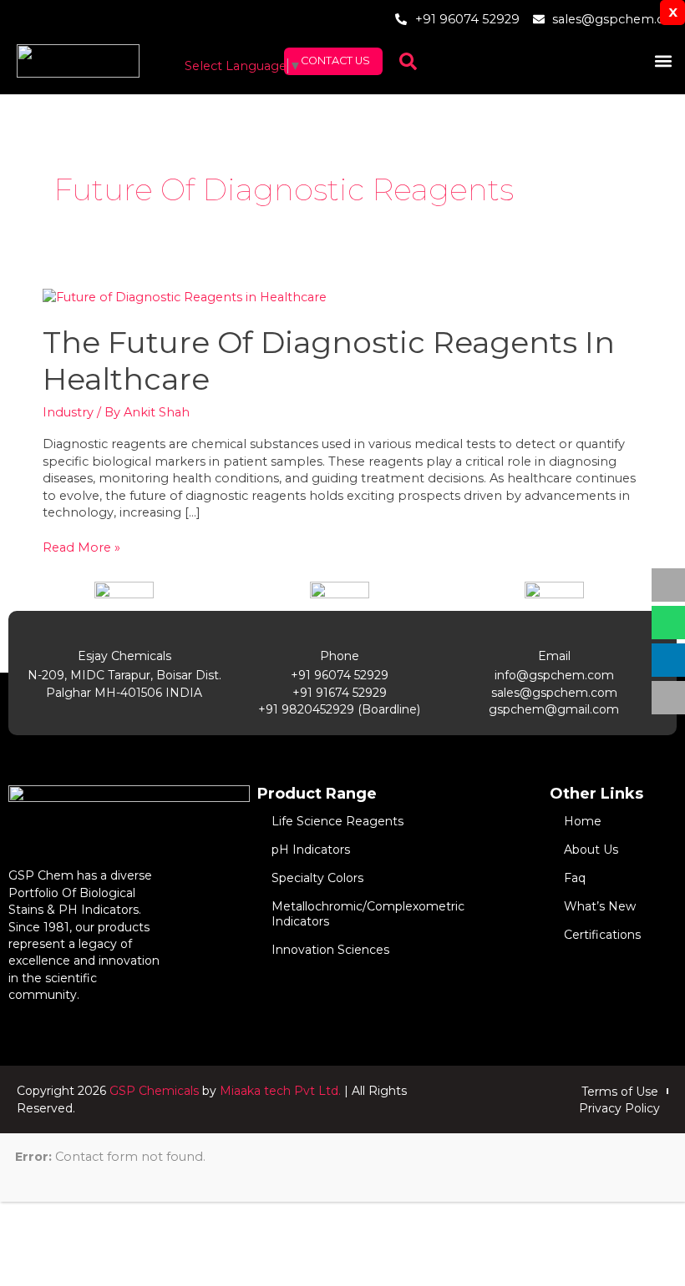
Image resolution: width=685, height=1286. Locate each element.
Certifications (602, 934)
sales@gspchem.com (554, 692)
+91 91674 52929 (339, 692)
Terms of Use (619, 1091)
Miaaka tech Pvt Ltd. (280, 1090)
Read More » (81, 547)
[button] (663, 61)
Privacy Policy (619, 1108)
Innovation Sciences (330, 949)
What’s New (600, 906)
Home (582, 821)
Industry (68, 412)
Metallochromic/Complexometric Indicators (367, 914)
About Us (591, 849)
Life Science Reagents (337, 821)
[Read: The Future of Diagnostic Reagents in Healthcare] (185, 296)
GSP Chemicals (154, 1090)
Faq (575, 877)
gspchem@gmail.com (554, 709)
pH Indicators (310, 849)
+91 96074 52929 (339, 675)
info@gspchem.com (554, 675)
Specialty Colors (317, 877)
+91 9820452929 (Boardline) (339, 709)
